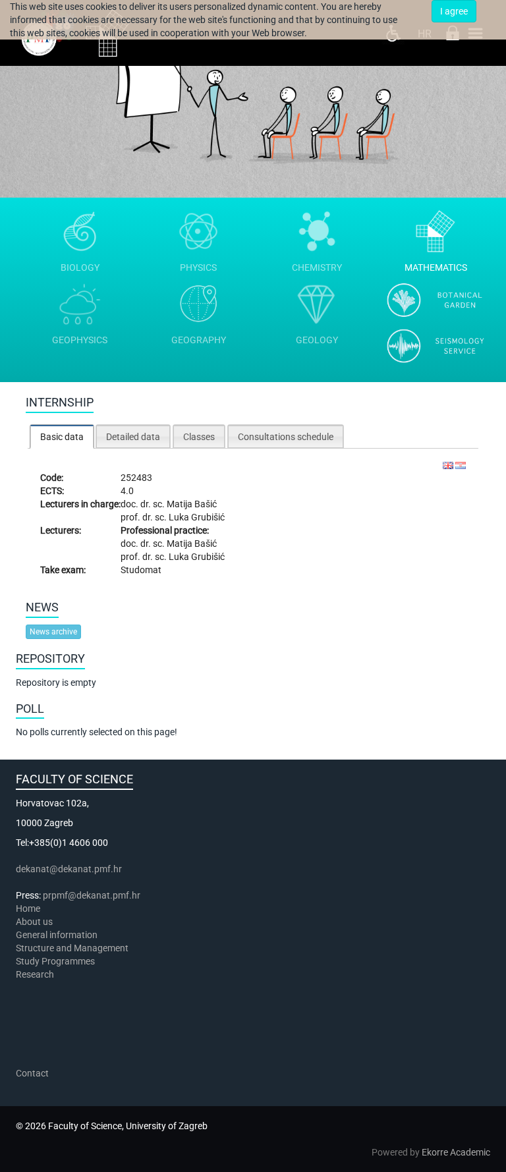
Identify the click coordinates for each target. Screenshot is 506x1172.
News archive (53, 631)
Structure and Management (72, 948)
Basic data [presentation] (62, 437)
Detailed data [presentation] (133, 437)
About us (35, 921)
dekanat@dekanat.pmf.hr (69, 869)
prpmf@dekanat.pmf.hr (91, 895)
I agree (454, 11)
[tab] (62, 436)
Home (28, 908)
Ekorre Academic (456, 1152)
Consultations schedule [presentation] (285, 437)
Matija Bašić (192, 504)
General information (57, 935)
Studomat (141, 570)
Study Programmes (55, 961)
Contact (32, 1073)
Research (36, 974)
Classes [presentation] (199, 437)
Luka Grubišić (197, 517)
